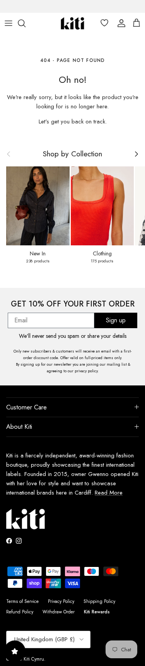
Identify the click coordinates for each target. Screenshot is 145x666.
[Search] (25, 23)
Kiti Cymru (34, 659)
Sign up (116, 320)
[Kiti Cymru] (72, 23)
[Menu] (8, 23)
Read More (109, 492)
